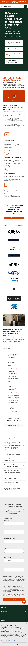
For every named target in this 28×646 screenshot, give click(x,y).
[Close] (26, 623)
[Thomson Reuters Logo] (6, 6)
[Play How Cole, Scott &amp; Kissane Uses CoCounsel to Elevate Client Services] (14, 320)
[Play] (14, 96)
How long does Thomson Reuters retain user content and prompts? (12, 453)
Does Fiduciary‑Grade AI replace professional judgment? (12, 489)
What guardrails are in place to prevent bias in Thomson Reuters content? (12, 472)
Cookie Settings (20, 635)
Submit (14, 599)
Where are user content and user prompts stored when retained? (12, 465)
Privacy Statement (14, 589)
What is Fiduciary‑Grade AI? (11, 478)
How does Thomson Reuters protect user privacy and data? (12, 459)
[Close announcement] (25, 1)
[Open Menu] (25, 6)
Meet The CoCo (15, 2)
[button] (14, 607)
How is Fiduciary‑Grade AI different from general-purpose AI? (12, 483)
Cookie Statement (8, 640)
